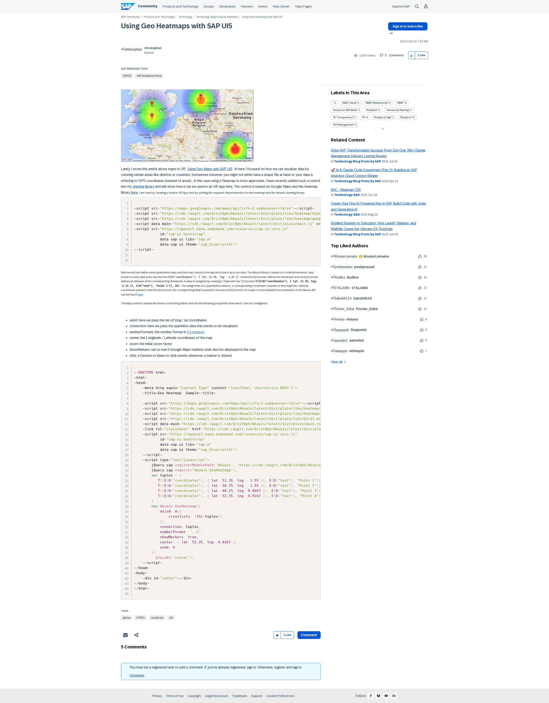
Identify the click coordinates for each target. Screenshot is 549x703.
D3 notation (195, 332)
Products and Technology (180, 6)
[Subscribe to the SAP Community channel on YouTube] (386, 695)
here (134, 192)
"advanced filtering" (398, 110)
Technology (185, 17)
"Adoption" (372, 110)
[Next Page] (382, 129)
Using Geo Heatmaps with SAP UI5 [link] (262, 17)
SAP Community (130, 17)
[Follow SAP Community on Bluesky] (378, 695)
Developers (227, 6)
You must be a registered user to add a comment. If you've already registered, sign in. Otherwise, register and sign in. (216, 667)
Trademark (239, 696)
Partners (247, 6)
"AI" (363, 117)
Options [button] (390, 33)
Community (147, 6)
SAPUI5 (127, 75)
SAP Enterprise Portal (149, 75)
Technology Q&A (347, 194)
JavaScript (157, 617)
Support (257, 696)
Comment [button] (309, 635)
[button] (411, 55)
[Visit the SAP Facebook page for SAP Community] (371, 695)
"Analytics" (406, 117)
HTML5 (140, 617)
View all (336, 362)
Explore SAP (401, 6)
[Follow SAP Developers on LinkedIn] (394, 695)
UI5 (171, 617)
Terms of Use (175, 696)
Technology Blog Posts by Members (217, 17)
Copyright (194, 696)
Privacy (157, 696)
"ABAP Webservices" (377, 102)
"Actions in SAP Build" (345, 110)
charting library (143, 186)
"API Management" (343, 124)
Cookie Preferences (280, 696)
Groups (209, 6)
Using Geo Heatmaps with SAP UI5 (176, 26)
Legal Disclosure (216, 696)
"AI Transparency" (343, 117)
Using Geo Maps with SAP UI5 (209, 169)
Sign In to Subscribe (408, 26)
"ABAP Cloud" (349, 102)
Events (263, 6)
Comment (137, 675)
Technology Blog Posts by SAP (357, 161)
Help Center (281, 6)
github (126, 617)
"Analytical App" (383, 117)
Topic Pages (303, 6)
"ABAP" (400, 102)
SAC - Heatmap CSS (346, 190)
